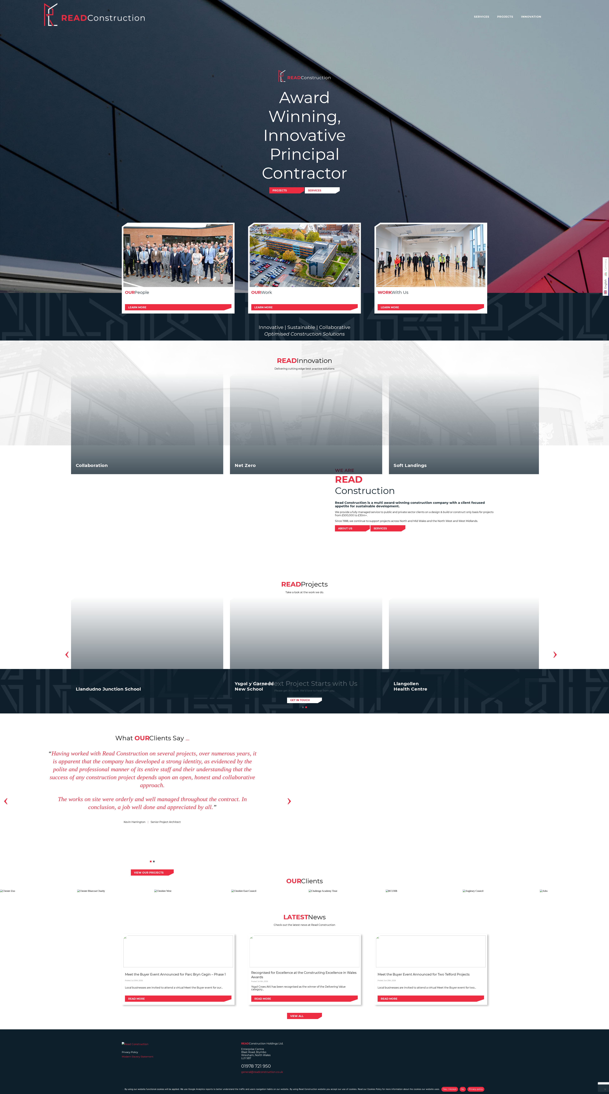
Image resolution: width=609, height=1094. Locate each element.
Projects (505, 16)
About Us (345, 528)
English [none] (605, 284)
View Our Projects (149, 872)
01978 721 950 (256, 1066)
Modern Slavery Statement (137, 1056)
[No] (605, 1089)
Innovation (531, 16)
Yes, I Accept (449, 1089)
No (462, 1089)
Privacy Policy (130, 1052)
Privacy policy (476, 1089)
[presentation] (67, 653)
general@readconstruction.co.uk (262, 1072)
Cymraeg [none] (605, 265)
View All (297, 1016)
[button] (303, 707)
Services (481, 16)
